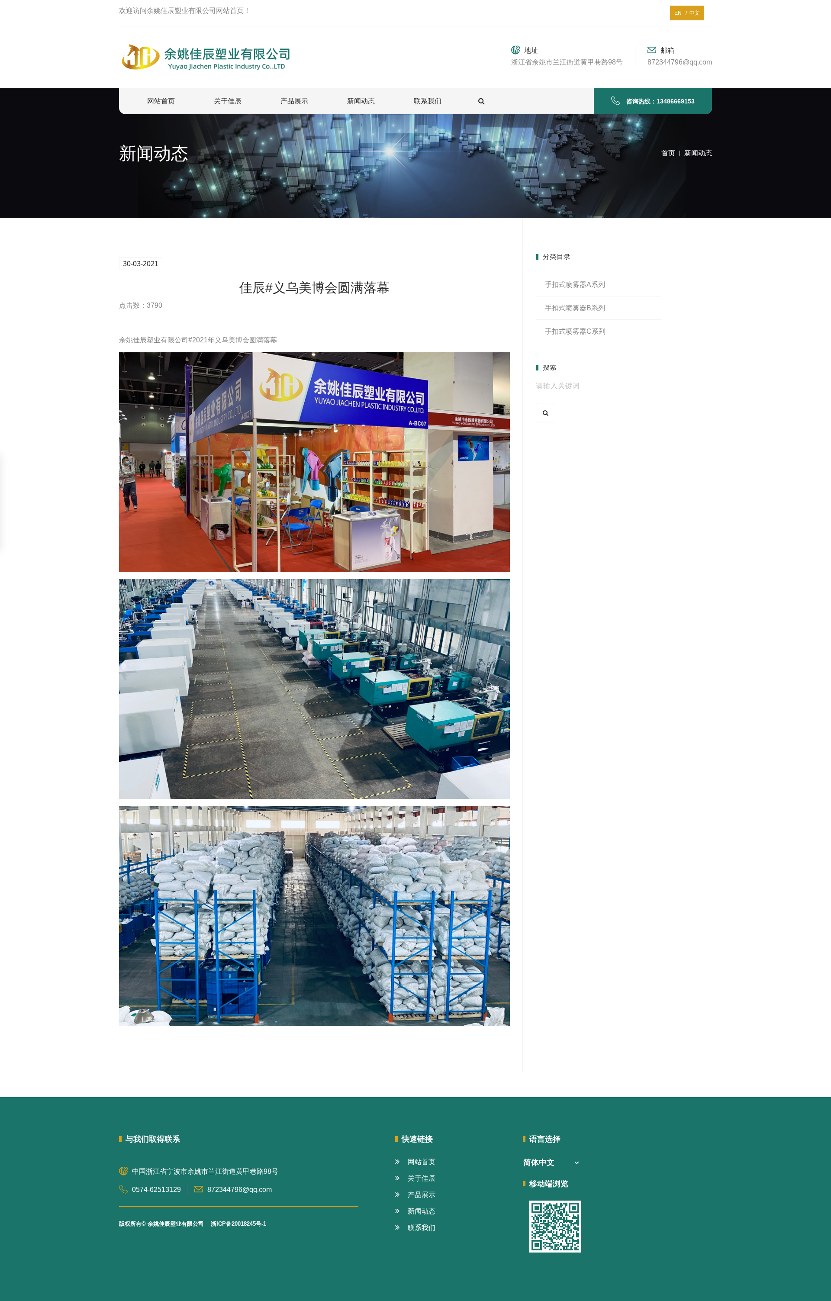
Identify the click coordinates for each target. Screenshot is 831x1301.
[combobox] (551, 1163)
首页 (668, 153)
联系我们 (427, 101)
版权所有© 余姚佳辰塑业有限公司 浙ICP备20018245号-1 (192, 1223)
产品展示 (294, 101)
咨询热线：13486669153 (660, 101)
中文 (693, 13)
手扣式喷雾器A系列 (575, 284)
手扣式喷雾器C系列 (575, 331)
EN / (680, 13)
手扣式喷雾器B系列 (575, 308)
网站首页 (161, 101)
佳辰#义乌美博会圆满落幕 (314, 287)
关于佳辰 (228, 101)
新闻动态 (361, 101)
